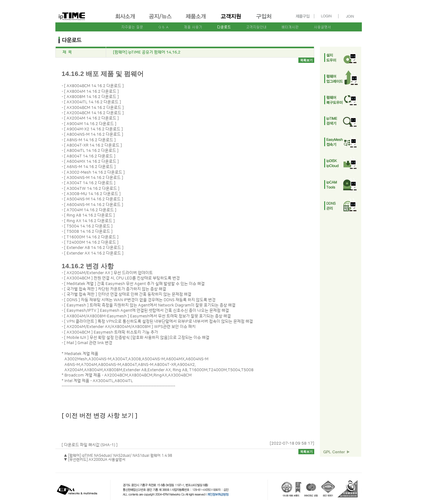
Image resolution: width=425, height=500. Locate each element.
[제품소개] (196, 19)
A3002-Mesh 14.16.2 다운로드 (94, 172)
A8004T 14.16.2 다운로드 (90, 156)
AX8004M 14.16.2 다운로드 (91, 91)
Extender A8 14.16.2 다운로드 (94, 247)
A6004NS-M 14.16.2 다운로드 (94, 205)
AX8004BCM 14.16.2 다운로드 (94, 86)
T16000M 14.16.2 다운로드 (91, 237)
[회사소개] (125, 19)
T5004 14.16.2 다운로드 (88, 226)
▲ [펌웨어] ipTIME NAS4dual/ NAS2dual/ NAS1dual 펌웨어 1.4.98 (118, 456)
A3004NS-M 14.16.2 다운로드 (94, 177)
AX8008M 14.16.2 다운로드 (91, 97)
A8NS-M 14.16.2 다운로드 (90, 140)
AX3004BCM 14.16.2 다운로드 (94, 107)
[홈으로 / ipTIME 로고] (82, 11)
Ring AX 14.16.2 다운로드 (89, 221)
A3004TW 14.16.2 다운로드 (92, 188)
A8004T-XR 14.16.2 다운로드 (93, 145)
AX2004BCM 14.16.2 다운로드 (94, 113)
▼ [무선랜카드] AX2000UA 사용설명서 (94, 460)
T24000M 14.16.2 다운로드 (91, 242)
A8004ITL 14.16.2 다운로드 (91, 150)
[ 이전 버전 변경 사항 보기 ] (99, 415)
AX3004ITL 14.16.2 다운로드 (93, 102)
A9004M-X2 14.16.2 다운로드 (93, 129)
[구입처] (267, 19)
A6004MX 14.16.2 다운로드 (91, 161)
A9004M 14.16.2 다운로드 (90, 124)
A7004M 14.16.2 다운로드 (90, 210)
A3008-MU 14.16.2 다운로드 (92, 194)
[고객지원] (231, 19)
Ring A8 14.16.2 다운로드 (89, 215)
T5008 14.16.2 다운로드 (88, 231)
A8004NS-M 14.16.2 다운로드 (94, 134)
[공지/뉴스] (160, 19)
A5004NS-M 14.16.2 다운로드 (94, 199)
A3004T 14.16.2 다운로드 (90, 183)
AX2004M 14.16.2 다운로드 (91, 118)
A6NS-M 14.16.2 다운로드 (90, 167)
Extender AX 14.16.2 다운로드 (94, 253)
